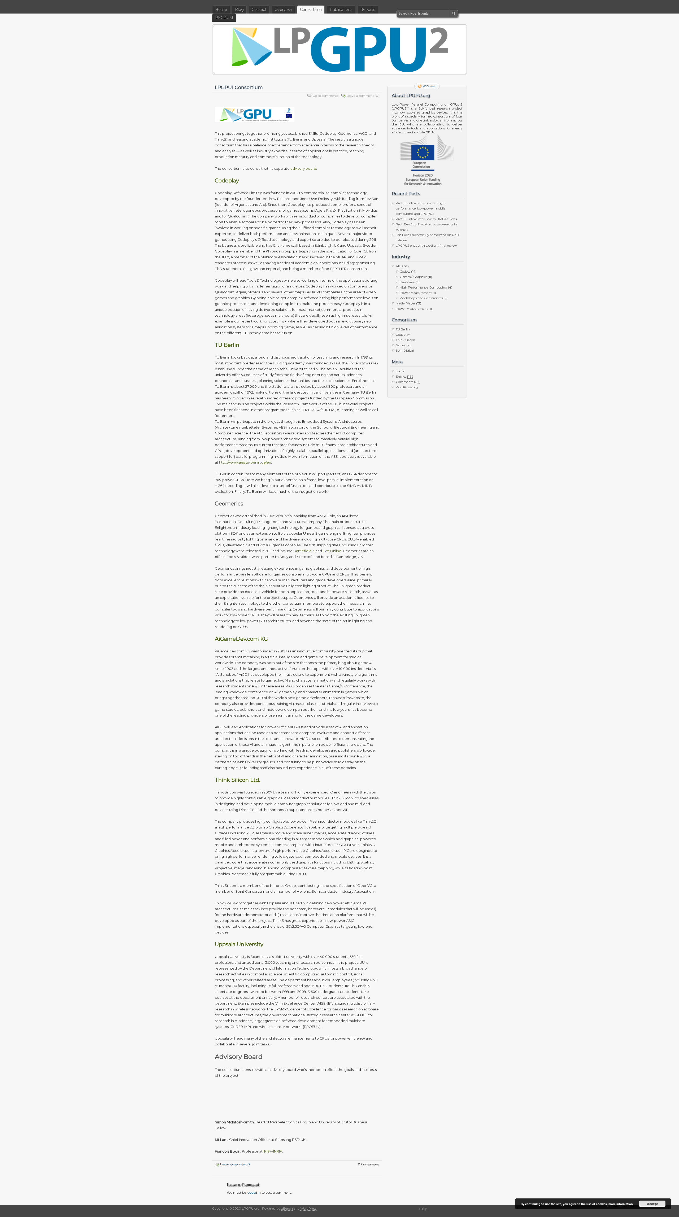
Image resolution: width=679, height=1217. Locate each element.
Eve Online (332, 551)
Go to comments (325, 96)
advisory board (303, 168)
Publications (341, 9)
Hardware (407, 282)
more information (620, 1204)
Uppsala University (239, 944)
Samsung (403, 345)
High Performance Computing (423, 287)
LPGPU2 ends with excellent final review (426, 245)
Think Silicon (405, 340)
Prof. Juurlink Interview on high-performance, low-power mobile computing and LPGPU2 (421, 208)
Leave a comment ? (235, 1164)
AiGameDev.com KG (241, 639)
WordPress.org (407, 387)
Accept (652, 1203)
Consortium (311, 9)
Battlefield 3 (304, 551)
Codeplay (227, 180)
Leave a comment (360, 96)
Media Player (405, 303)
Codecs (405, 271)
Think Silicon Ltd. (237, 780)
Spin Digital (405, 350)
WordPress (308, 1208)
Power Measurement (416, 293)
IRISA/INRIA (272, 1151)
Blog (239, 9)
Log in (400, 371)
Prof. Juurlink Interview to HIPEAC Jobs (426, 219)
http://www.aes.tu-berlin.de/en (245, 462)
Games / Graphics (413, 277)
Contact (259, 9)
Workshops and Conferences (421, 298)
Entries (404, 376)
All (398, 266)
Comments (408, 382)
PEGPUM (224, 17)
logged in (254, 1192)
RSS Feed (430, 86)
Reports (367, 9)
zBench (287, 1208)
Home (221, 9)
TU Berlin (227, 345)
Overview (283, 9)
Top (424, 1209)
